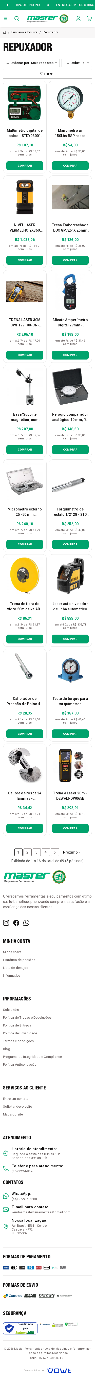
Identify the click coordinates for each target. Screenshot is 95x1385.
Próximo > (72, 852)
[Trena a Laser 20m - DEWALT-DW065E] (70, 765)
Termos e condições (18, 1041)
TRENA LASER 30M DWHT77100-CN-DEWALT (24, 325)
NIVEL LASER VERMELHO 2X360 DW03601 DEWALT (25, 230)
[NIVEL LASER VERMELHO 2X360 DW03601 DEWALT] (24, 197)
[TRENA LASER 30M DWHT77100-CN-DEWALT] (24, 291)
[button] (5, 18)
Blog (6, 1049)
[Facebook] (16, 923)
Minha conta (12, 952)
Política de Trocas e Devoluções (27, 1017)
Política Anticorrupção (19, 1064)
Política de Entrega (17, 1025)
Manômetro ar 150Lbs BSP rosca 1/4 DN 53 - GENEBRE (70, 135)
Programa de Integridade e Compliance (32, 1057)
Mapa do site (13, 1114)
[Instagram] (6, 923)
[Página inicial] (47, 18)
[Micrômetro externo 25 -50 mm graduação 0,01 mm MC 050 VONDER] (24, 481)
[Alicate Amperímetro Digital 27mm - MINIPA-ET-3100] (70, 291)
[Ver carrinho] (89, 18)
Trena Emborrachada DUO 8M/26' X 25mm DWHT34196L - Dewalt (70, 230)
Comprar (25, 165)
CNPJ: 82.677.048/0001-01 (47, 1358)
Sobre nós (11, 1010)
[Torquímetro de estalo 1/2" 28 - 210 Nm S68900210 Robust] (70, 481)
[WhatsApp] (26, 923)
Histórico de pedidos (19, 960)
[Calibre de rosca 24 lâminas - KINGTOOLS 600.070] (24, 765)
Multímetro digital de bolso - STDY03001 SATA (25, 135)
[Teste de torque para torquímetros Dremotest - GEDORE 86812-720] (70, 670)
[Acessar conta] (78, 18)
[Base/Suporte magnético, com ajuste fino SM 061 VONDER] (24, 386)
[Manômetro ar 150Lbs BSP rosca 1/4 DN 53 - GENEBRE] (70, 102)
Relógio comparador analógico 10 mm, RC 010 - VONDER (70, 419)
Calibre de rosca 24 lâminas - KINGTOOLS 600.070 (25, 798)
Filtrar (48, 74)
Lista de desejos (15, 968)
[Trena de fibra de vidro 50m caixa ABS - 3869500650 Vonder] (24, 575)
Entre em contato (16, 1099)
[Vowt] (47, 1370)
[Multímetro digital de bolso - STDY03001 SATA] (24, 102)
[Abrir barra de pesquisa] (16, 18)
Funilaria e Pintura (24, 32)
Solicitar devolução (17, 1106)
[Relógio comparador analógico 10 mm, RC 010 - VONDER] (70, 386)
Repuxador (50, 32)
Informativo (11, 975)
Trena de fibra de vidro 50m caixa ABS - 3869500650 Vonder (24, 609)
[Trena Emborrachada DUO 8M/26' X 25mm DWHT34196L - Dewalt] (70, 197)
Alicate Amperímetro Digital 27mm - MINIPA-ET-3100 (70, 325)
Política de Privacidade (20, 1033)
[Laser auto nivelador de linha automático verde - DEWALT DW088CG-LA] (70, 575)
